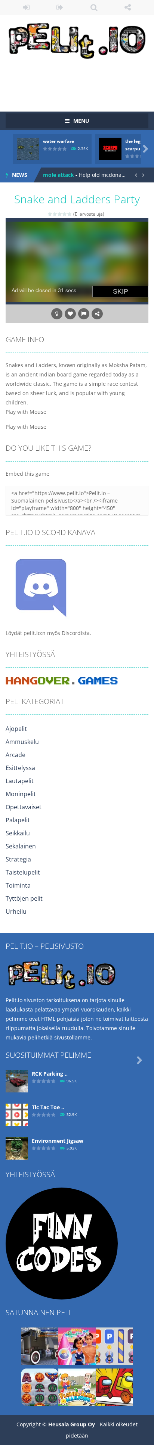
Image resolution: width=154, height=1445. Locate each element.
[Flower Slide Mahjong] (77, 1386)
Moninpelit (21, 794)
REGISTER (60, 7)
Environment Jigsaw (57, 1140)
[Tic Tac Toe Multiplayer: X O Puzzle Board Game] (17, 1114)
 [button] (83, 313)
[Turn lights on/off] (56, 313)
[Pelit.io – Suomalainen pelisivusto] (77, 39)
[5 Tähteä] (69, 214)
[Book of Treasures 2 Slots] (39, 1386)
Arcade (15, 755)
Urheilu (16, 911)
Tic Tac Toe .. (48, 1107)
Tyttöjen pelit (24, 898)
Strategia (18, 859)
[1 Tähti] (50, 214)
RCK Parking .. (50, 1073)
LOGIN (26, 7)
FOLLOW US (128, 7)
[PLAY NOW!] (28, 148)
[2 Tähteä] (55, 214)
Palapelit (18, 820)
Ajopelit (16, 729)
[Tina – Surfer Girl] (77, 1345)
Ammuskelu (22, 742)
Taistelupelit (23, 872)
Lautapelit (20, 781)
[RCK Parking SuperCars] (17, 1080)
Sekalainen (21, 846)
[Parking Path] (114, 1345)
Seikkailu (18, 833)
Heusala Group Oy (71, 1424)
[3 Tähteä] (60, 214)
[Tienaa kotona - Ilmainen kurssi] (62, 1243)
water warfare (58, 141)
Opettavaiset (23, 807)
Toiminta (18, 885)
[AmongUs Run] (114, 1386)
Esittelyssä (20, 768)
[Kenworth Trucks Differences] (39, 1345)
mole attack (58, 174)
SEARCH (94, 7)
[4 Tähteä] (64, 214)
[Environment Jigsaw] (17, 1147)
